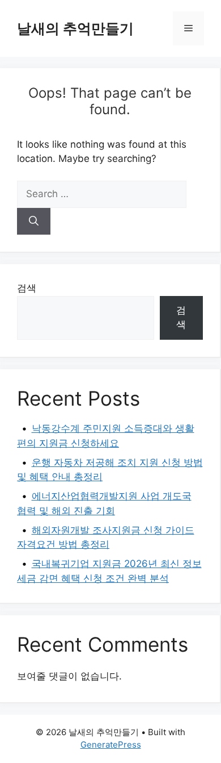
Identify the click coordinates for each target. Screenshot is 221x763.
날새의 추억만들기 (75, 28)
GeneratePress (110, 744)
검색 (26, 288)
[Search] (33, 221)
